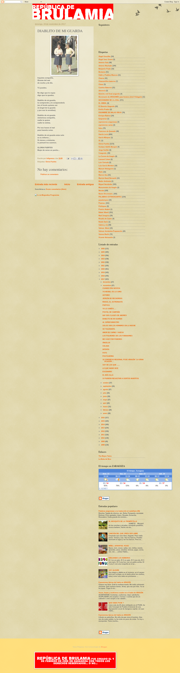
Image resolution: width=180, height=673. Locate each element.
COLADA (105, 346)
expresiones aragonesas (108, 122)
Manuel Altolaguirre (106, 169)
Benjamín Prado (105, 69)
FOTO (104, 353)
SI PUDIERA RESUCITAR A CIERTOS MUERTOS (120, 378)
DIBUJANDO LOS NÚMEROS (119, 558)
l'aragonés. (103, 153)
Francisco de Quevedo (107, 131)
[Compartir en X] (77, 158)
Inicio (67, 184)
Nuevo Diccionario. (106, 194)
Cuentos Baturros (105, 87)
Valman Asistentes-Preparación (110, 231)
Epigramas (103, 119)
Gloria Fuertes (51, 162)
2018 (103, 276)
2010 (103, 438)
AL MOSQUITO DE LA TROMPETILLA (123, 521)
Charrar (101, 78)
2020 (103, 269)
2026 (103, 249)
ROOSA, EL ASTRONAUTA (112, 302)
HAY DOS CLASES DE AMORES (114, 315)
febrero (106, 410)
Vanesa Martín (104, 234)
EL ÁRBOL (103, 103)
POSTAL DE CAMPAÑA (111, 312)
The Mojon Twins (105, 456)
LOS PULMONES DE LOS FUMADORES (117, 336)
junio (105, 396)
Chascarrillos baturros (107, 81)
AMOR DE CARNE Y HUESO (113, 332)
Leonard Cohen (104, 159)
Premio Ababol (104, 209)
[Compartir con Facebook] (79, 158)
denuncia (102, 91)
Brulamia (102, 72)
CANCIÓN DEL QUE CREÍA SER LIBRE (123, 533)
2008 (103, 445)
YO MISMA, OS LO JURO (111, 292)
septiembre (107, 386)
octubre (106, 383)
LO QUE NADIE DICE (110, 368)
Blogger (104, 647)
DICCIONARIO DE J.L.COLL (109, 100)
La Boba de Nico (105, 459)
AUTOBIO (106, 295)
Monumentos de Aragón (108, 187)
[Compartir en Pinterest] (81, 158)
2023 (103, 259)
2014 (103, 424)
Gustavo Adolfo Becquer (108, 147)
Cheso (101, 84)
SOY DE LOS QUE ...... (111, 365)
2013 (103, 428)
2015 (103, 421)
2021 (103, 266)
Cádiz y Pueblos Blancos (108, 75)
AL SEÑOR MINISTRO (110, 322)
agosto (106, 389)
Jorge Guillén (104, 150)
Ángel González (105, 56)
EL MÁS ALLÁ (107, 375)
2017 (103, 279)
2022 (103, 262)
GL (100, 141)
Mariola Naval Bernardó (107, 178)
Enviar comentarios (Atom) (56, 189)
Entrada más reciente (46, 184)
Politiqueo (102, 206)
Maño (101, 172)
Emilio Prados (104, 109)
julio (105, 393)
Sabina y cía (103, 225)
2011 (103, 435)
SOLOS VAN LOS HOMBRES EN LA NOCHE (119, 325)
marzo (105, 407)
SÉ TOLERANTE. (108, 329)
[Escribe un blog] (74, 158)
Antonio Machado (105, 66)
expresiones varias (106, 125)
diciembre (107, 282)
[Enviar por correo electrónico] (72, 158)
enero (105, 413)
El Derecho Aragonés (107, 106)
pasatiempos (103, 200)
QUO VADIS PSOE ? (116, 603)
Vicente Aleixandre (106, 237)
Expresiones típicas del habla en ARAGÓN (115, 582)
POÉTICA (106, 305)
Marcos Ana (103, 175)
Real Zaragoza (104, 216)
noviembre (107, 285)
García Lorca (103, 134)
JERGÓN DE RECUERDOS (112, 298)
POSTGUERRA (108, 356)
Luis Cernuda (104, 162)
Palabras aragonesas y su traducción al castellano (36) (119, 511)
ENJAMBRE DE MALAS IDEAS (110, 112)
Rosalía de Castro (105, 219)
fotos (100, 128)
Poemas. (102, 203)
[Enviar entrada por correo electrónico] (68, 158)
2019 (103, 272)
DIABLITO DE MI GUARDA (112, 319)
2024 (103, 255)
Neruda (101, 190)
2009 (103, 441)
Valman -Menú (104, 228)
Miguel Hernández (105, 184)
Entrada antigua (85, 184)
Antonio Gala (103, 62)
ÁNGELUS (106, 343)
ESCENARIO (107, 372)
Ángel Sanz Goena (106, 59)
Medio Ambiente (105, 181)
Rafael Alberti (104, 212)
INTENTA (105, 349)
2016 (103, 418)
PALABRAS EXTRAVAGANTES (110, 197)
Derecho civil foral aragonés (109, 94)
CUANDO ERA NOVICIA (111, 288)
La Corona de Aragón (107, 156)
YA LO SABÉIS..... (109, 309)
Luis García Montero (106, 166)
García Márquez (104, 137)
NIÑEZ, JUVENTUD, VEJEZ (119, 546)
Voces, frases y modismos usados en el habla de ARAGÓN (121, 593)
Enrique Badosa (105, 116)
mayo (105, 400)
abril (105, 403)
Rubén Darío (103, 222)
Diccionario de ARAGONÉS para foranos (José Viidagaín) (120, 97)
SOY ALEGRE (114, 570)
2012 (103, 431)
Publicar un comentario (49, 174)
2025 (103, 252)
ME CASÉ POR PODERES (112, 339)
